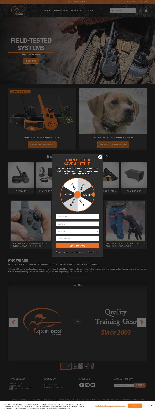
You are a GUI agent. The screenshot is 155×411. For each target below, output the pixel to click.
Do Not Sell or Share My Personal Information (110, 406)
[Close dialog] (100, 157)
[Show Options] (97, 231)
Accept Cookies (135, 406)
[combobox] (77, 231)
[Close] (151, 405)
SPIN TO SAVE (77, 245)
